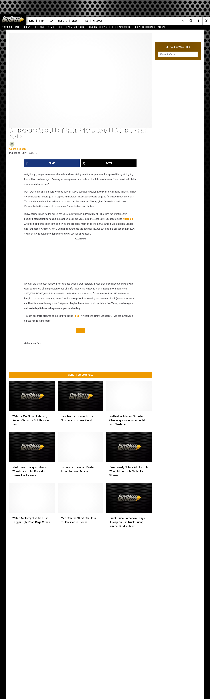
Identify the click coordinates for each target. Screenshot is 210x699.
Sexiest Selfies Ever (44, 27)
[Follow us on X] (206, 21)
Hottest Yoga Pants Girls (72, 27)
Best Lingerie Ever (98, 27)
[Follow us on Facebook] (198, 21)
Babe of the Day (22, 27)
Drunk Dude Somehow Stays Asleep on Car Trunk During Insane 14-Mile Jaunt (127, 522)
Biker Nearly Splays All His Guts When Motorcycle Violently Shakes (129, 471)
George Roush (17, 148)
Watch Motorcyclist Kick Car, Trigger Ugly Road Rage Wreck (31, 520)
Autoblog (128, 218)
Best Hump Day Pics (121, 27)
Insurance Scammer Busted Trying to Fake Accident (78, 469)
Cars (39, 343)
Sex (51, 21)
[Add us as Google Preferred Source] (191, 21)
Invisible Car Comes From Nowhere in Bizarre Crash (77, 418)
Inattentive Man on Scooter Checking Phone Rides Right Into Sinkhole (127, 420)
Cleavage (97, 21)
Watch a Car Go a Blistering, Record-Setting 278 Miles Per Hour (30, 420)
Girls (42, 21)
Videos (75, 21)
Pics (86, 21)
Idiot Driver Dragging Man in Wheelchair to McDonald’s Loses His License (29, 471)
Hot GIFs (62, 21)
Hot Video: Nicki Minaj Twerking (150, 27)
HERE (76, 315)
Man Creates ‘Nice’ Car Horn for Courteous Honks (78, 520)
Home (31, 21)
